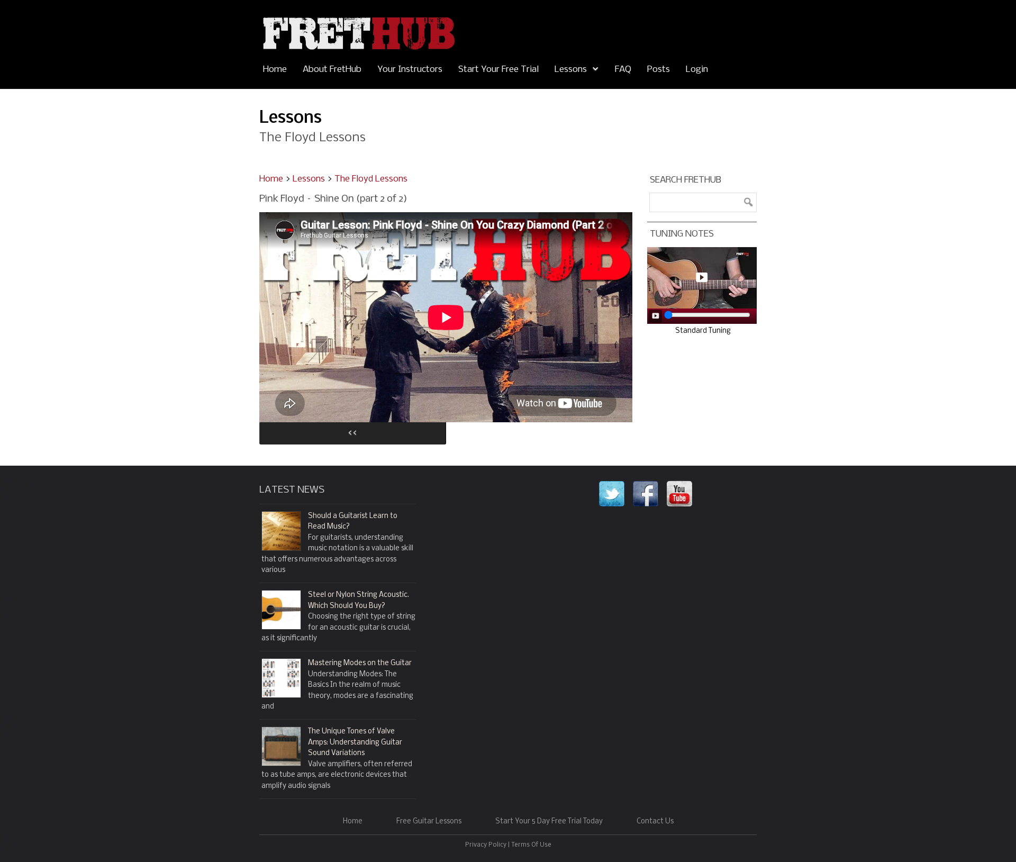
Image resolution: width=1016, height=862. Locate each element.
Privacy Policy (485, 845)
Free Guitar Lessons (428, 821)
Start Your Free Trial (498, 70)
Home (275, 70)
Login (697, 70)
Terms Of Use (531, 845)
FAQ (623, 70)
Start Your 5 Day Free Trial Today (549, 821)
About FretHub (332, 70)
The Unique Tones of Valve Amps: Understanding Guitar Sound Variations (355, 742)
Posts (658, 70)
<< (352, 433)
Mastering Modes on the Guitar (360, 663)
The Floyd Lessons (370, 179)
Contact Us (655, 821)
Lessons (571, 70)
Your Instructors (409, 70)
